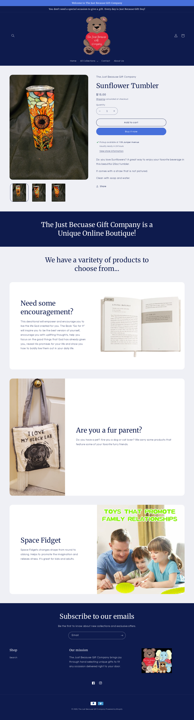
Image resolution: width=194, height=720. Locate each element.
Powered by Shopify (114, 709)
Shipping (100, 99)
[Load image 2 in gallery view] (39, 193)
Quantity (100, 105)
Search (13, 657)
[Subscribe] (122, 635)
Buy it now (131, 131)
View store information (111, 151)
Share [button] (103, 186)
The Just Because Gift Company (91, 709)
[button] (13, 35)
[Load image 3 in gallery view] (59, 193)
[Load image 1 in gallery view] (19, 193)
